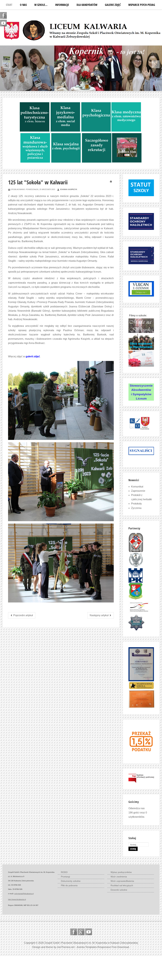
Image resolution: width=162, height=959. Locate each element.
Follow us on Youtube (88, 931)
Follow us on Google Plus (81, 931)
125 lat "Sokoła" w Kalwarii (38, 182)
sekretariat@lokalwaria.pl (24, 894)
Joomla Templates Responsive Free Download (102, 947)
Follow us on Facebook (73, 931)
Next (156, 64)
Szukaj (133, 848)
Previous (6, 64)
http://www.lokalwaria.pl (17, 899)
